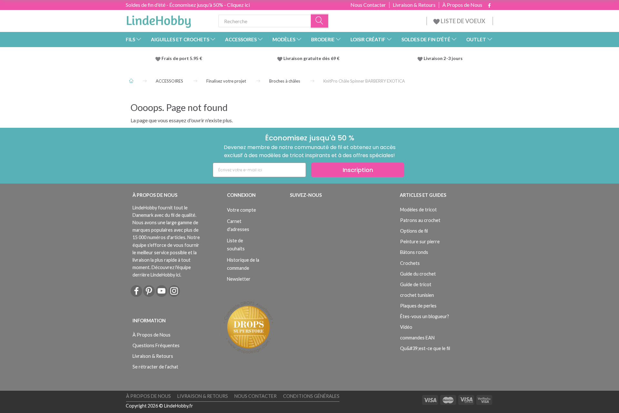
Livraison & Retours (414, 5)
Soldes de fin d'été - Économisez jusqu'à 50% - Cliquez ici (188, 5)
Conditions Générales (311, 396)
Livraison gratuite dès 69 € (312, 58)
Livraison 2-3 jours (443, 58)
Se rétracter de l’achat (155, 366)
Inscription (358, 170)
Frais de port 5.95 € (182, 58)
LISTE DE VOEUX (463, 21)
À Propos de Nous (462, 5)
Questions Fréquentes (156, 345)
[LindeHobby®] (158, 20)
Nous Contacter (368, 5)
